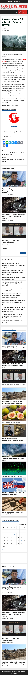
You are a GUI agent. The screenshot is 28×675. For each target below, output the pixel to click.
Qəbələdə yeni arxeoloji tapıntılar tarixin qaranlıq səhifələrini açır (14, 663)
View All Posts (20, 132)
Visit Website (8, 132)
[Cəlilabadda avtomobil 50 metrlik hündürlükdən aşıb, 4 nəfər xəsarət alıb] (14, 205)
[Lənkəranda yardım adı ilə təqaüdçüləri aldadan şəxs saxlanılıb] (14, 179)
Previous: (13, 152)
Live (24, 12)
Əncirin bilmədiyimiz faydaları (12, 422)
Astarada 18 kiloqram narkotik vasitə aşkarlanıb (13, 241)
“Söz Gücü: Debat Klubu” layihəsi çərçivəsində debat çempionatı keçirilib (12, 316)
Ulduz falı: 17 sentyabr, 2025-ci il (12, 476)
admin (5, 28)
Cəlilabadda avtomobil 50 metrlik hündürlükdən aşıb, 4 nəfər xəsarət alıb (13, 216)
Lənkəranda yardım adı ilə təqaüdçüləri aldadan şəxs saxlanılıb (11, 191)
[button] (2, 12)
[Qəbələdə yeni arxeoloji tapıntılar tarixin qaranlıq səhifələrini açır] (14, 652)
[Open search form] (16, 12)
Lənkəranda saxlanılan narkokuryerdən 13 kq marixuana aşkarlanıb (12, 440)
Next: (13, 159)
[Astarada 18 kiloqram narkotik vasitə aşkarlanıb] (14, 230)
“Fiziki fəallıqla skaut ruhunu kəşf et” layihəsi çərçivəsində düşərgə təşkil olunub (13, 309)
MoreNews (22, 671)
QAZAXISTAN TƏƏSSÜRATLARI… (12, 321)
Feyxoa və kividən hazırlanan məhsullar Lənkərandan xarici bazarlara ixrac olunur (11, 295)
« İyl (3, 549)
